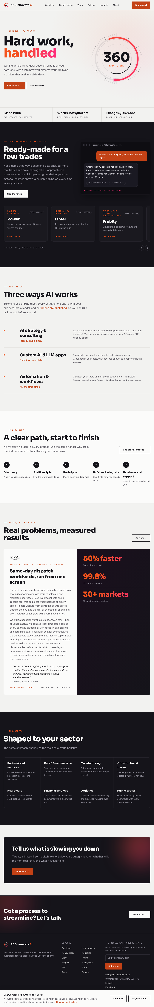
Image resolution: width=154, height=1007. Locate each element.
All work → (141, 538)
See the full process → (135, 449)
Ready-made (66, 5)
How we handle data (66, 1002)
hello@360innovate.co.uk (117, 974)
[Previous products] (141, 248)
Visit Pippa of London (55, 687)
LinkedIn (109, 983)
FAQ (64, 967)
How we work (88, 948)
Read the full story (23, 687)
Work (80, 5)
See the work (37, 85)
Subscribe (113, 966)
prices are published (54, 308)
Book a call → (14, 85)
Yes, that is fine (139, 998)
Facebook (110, 987)
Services (49, 5)
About (116, 5)
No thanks (118, 998)
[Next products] (147, 248)
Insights (104, 5)
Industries (86, 953)
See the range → (16, 194)
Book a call (141, 5)
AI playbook (87, 962)
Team (64, 972)
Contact (85, 972)
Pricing (91, 5)
